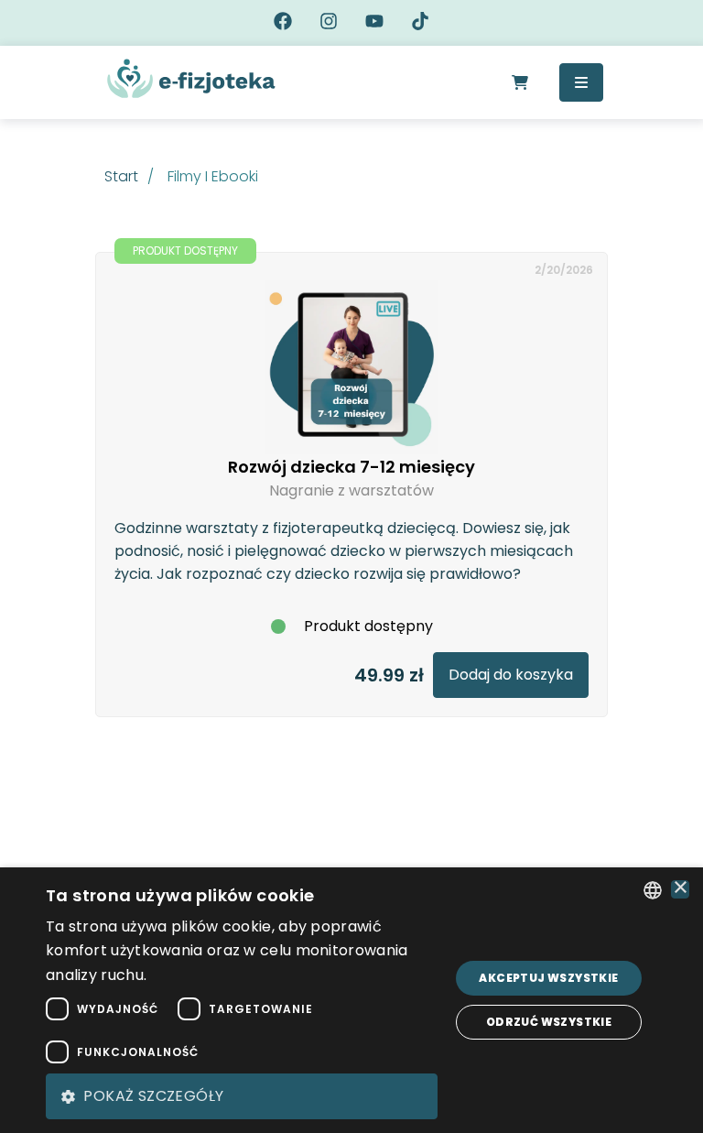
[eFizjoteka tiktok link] (420, 23)
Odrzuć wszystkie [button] (548, 1022)
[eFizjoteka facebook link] (283, 23)
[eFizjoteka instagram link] (328, 23)
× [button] (680, 889)
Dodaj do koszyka (511, 674)
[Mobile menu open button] (581, 82)
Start (121, 176)
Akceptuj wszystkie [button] (548, 978)
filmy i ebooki (213, 176)
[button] (242, 1096)
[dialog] (351, 1000)
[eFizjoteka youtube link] (374, 23)
